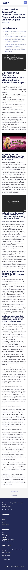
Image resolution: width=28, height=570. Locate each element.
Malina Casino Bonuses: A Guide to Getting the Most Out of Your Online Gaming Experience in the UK (15, 41)
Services (4, 521)
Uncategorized (5, 22)
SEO (3, 532)
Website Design (6, 535)
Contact (4, 522)
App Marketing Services (7, 540)
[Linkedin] (11, 509)
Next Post (14, 495)
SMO (3, 534)
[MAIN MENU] (25, 2)
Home (3, 517)
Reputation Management (8, 539)
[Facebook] (2, 509)
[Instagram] (8, 509)
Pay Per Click (5, 537)
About (3, 519)
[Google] (5, 509)
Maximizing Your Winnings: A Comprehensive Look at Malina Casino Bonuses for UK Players (15, 33)
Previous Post (14, 491)
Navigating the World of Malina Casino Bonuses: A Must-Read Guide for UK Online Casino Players (15, 49)
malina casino (20, 416)
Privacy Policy (5, 524)
